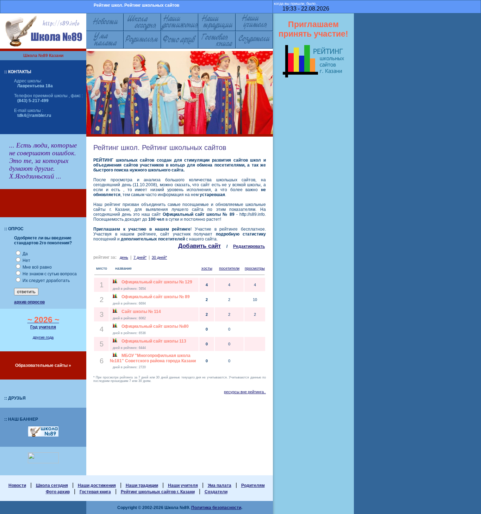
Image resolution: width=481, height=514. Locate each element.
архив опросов (29, 302)
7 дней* (139, 257)
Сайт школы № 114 (141, 311)
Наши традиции (142, 485)
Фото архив (58, 491)
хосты (206, 268)
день (124, 257)
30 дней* (159, 257)
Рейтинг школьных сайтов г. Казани (158, 491)
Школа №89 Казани (43, 55)
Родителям (253, 485)
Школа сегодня (52, 485)
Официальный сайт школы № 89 (155, 296)
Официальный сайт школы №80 (155, 326)
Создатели (216, 491)
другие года (43, 337)
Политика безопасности (216, 507)
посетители (229, 268)
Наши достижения (97, 485)
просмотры (255, 268)
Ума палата (219, 485)
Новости (17, 485)
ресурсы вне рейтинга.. (245, 392)
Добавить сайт (199, 246)
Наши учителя (183, 485)
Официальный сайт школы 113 (153, 341)
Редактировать (249, 246)
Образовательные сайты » (43, 365)
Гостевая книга (95, 491)
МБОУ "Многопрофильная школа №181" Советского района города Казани (153, 358)
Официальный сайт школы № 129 (156, 282)
